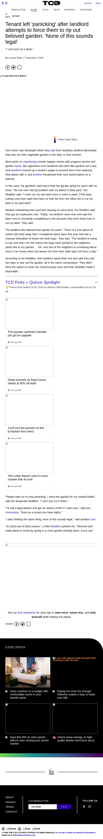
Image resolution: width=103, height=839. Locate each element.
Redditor (56, 526)
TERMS (9, 807)
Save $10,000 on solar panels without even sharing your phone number (29, 740)
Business (69, 10)
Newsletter (18, 10)
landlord (16, 170)
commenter (12, 512)
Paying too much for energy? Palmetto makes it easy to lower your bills (76, 694)
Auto (45, 10)
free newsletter (27, 612)
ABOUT (9, 797)
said (52, 150)
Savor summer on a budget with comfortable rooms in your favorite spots (29, 694)
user (92, 519)
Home (34, 10)
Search (88, 3)
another (37, 174)
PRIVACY (10, 802)
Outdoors (86, 10)
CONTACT (11, 811)
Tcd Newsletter (38, 801)
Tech (56, 10)
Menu (98, 3)
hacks (17, 165)
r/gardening (30, 161)
